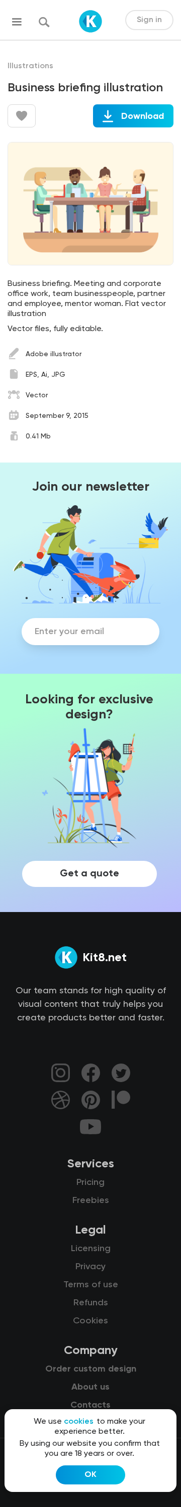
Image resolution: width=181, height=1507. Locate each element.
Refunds (90, 1302)
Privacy (90, 1266)
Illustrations (30, 66)
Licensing (91, 1248)
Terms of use (90, 1284)
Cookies (90, 1320)
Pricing (90, 1182)
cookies (79, 1422)
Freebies (90, 1200)
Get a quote (89, 874)
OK (90, 1475)
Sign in (149, 20)
